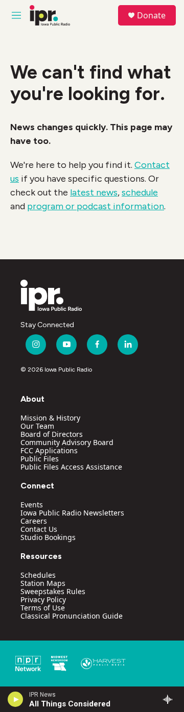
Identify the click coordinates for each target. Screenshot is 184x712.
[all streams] (170, 699)
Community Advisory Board (66, 442)
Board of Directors (51, 434)
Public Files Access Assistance (71, 467)
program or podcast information (95, 206)
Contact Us (38, 529)
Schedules (38, 575)
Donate (151, 15)
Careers (33, 521)
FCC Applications (49, 450)
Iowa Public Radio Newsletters (72, 513)
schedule (140, 192)
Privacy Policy (43, 599)
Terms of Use (42, 607)
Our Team (37, 426)
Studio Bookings (48, 537)
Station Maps (42, 583)
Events (31, 504)
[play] (15, 699)
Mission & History (50, 418)
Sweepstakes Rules (52, 591)
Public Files (39, 458)
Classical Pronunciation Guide (71, 616)
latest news (94, 192)
